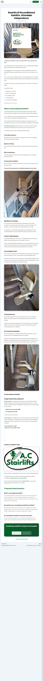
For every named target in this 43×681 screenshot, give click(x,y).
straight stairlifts (14, 478)
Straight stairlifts (8, 401)
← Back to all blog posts (21, 539)
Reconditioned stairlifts (9, 125)
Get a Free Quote (27, 533)
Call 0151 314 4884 (16, 532)
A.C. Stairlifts (8, 70)
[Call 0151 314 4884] (31, 2)
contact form (7, 482)
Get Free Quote (35, 1)
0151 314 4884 (26, 481)
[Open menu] (41, 2)
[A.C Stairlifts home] (2, 2)
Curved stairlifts (7, 417)
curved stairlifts (23, 478)
